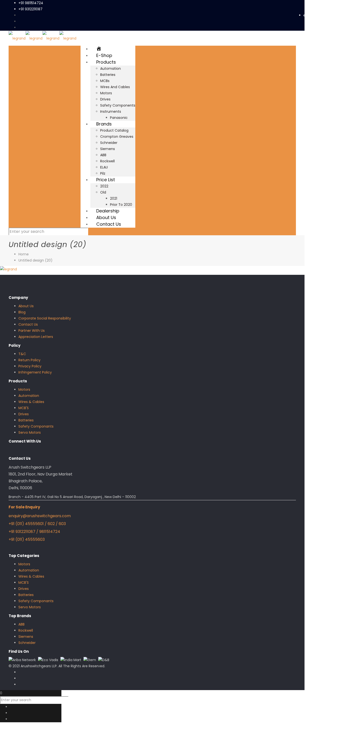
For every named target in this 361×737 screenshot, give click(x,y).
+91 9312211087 (30, 9)
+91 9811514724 (30, 2)
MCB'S (23, 407)
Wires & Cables (31, 401)
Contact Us (28, 324)
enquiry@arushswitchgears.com (331, 15)
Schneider (27, 642)
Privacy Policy (30, 366)
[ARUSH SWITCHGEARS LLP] (42, 38)
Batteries (26, 420)
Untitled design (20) (35, 260)
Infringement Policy (35, 372)
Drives (23, 414)
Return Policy (29, 360)
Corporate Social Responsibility (44, 318)
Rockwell (25, 630)
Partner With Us (31, 330)
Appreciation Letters (35, 336)
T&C (22, 353)
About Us (26, 306)
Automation (28, 395)
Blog (22, 312)
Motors (24, 389)
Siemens (25, 636)
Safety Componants (36, 426)
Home (23, 254)
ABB (21, 624)
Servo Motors (29, 432)
